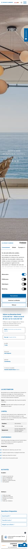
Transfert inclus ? (7, 520)
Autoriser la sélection (14, 300)
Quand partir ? (6, 516)
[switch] (24, 279)
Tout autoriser (14, 295)
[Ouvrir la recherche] (21, 2)
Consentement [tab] (6, 247)
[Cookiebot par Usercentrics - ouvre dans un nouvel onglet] (19, 243)
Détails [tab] (14, 247)
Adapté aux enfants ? (8, 524)
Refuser (14, 305)
